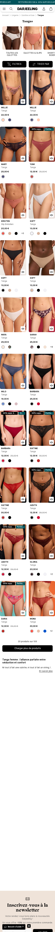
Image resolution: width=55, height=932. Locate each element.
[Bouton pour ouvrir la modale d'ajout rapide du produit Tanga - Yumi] (51, 158)
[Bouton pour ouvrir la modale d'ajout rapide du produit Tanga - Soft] (51, 215)
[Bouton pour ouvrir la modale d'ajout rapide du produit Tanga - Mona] (51, 612)
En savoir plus (46, 671)
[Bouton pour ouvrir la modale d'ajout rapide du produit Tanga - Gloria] (51, 555)
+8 (51, 347)
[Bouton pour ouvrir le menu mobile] (4, 9)
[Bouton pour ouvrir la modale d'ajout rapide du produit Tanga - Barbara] (51, 385)
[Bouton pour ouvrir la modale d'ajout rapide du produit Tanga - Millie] (23, 101)
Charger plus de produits (27, 648)
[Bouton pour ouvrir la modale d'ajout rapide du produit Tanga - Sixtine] (51, 442)
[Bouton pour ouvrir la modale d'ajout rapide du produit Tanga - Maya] (23, 328)
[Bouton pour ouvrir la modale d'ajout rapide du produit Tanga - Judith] (51, 499)
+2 (51, 574)
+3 (22, 233)
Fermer (29, 926)
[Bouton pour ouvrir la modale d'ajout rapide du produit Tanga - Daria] (23, 612)
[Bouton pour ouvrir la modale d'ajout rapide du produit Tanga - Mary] (23, 158)
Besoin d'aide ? (15, 927)
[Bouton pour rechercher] (11, 9)
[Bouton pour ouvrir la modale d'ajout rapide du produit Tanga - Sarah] (51, 328)
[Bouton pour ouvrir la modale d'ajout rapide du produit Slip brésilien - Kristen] (23, 215)
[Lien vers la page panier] (51, 9)
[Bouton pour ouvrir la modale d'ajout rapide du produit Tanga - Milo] (23, 385)
